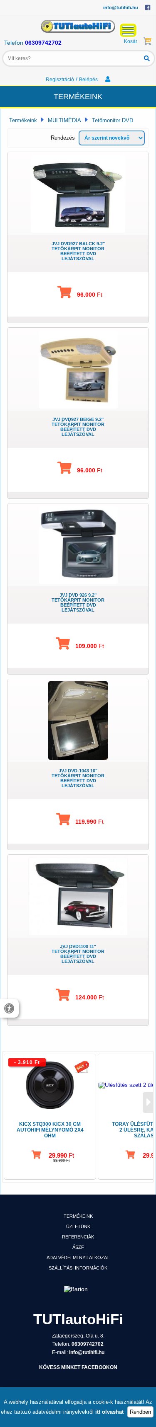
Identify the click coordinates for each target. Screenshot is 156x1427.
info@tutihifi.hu (120, 7)
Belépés (89, 79)
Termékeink (23, 120)
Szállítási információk (78, 1267)
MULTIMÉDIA (64, 120)
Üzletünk (78, 1226)
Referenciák (78, 1236)
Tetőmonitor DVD (112, 120)
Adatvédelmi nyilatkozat (78, 1257)
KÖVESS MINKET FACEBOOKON (78, 1367)
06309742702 (43, 42)
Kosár (130, 41)
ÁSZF (78, 1247)
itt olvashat (109, 1412)
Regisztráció (60, 79)
